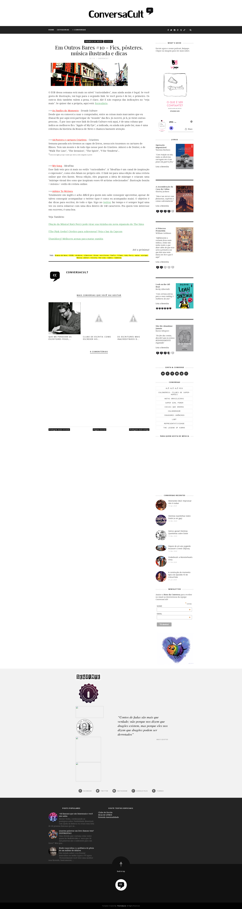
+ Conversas (79, 30)
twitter (107, 202)
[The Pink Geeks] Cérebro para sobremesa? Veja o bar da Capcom (85, 231)
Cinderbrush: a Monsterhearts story (180, 558)
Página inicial (99, 429)
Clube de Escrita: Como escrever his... (97, 338)
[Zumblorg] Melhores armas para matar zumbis (76, 238)
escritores (104, 255)
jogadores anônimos (174, 415)
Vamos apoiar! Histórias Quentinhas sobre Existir (178, 532)
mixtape (144, 255)
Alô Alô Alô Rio (174, 388)
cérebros (78, 255)
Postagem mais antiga (139, 429)
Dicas (96, 255)
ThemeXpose (121, 906)
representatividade (174, 423)
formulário (101, 103)
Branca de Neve (93, 41)
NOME (174, 606)
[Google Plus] (186, 374)
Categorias (63, 30)
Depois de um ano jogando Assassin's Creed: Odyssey (179, 547)
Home (51, 30)
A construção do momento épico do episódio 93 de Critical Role (179, 574)
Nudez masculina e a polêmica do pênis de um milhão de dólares (76, 849)
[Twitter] (163, 374)
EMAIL (174, 614)
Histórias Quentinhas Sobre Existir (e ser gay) (179, 517)
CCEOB (108, 41)
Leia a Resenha (162, 166)
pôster (86, 258)
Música (79, 258)
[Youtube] (182, 374)
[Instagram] (177, 374)
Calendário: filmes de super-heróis (174, 393)
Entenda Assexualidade (108, 817)
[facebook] (168, 374)
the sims (102, 258)
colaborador (174, 411)
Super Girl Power (174, 403)
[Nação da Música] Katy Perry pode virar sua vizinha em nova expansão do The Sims (96, 224)
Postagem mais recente (59, 429)
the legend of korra (174, 428)
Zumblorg (118, 258)
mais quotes (162, 739)
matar (137, 255)
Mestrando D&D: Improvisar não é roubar (179, 502)
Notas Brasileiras (174, 399)
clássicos (88, 255)
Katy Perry (129, 255)
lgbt (174, 419)
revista (94, 258)
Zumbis (110, 258)
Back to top (121, 871)
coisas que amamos (174, 407)
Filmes (120, 255)
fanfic (113, 255)
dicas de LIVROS (105, 815)
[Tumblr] (172, 374)
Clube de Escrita (105, 812)
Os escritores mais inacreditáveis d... (128, 338)
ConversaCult (77, 272)
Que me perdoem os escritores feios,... (60, 338)
